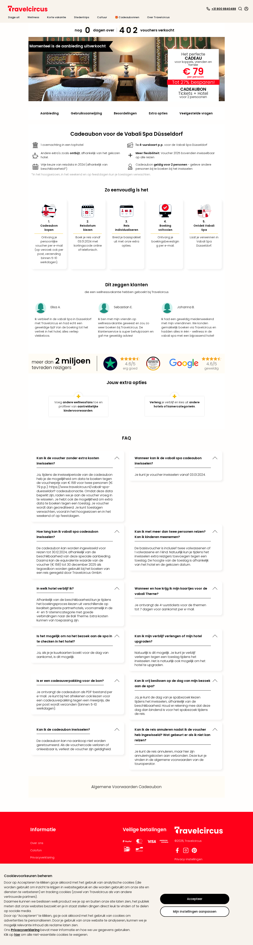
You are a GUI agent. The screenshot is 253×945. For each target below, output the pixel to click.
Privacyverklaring (25, 930)
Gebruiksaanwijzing (86, 113)
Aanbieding (49, 113)
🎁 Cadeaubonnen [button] (127, 17)
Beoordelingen (125, 113)
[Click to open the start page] (199, 833)
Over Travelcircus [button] (158, 17)
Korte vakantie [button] (56, 17)
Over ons (36, 843)
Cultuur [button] (102, 17)
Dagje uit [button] (14, 17)
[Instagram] (186, 852)
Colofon (36, 850)
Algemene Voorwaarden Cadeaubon (126, 787)
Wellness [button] (33, 17)
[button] (240, 8)
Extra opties (158, 113)
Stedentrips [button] (81, 17)
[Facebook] (177, 852)
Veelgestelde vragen (196, 113)
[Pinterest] (194, 852)
